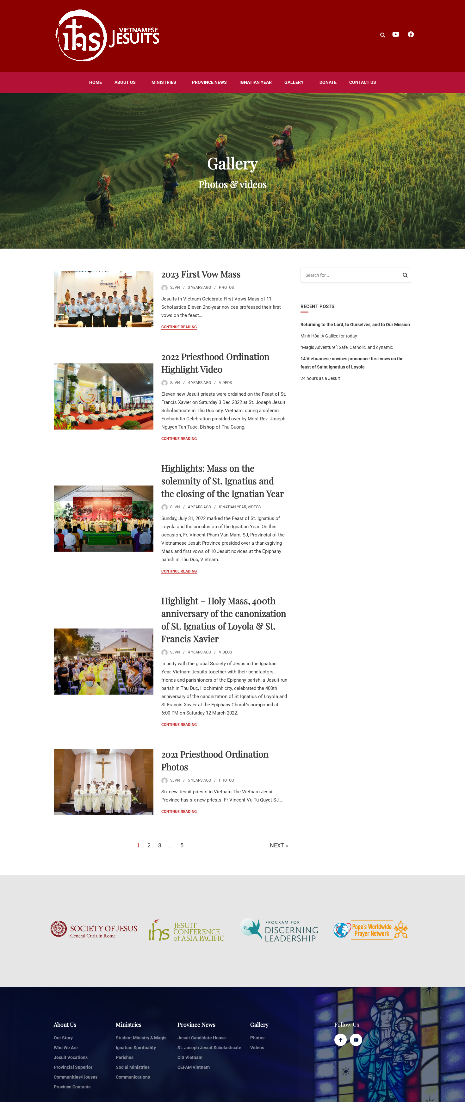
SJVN (175, 383)
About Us (125, 82)
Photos (226, 287)
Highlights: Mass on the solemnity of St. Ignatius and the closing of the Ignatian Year (222, 480)
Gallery (294, 82)
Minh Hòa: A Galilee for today (329, 335)
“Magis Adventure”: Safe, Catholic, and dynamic (347, 347)
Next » (279, 845)
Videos (225, 383)
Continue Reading (179, 327)
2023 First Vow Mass (201, 274)
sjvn (175, 287)
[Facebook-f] (340, 1040)
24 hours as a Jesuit (320, 378)
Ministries (164, 82)
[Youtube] (356, 1040)
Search (405, 276)
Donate (328, 82)
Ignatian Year (255, 82)
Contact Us (362, 82)
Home (95, 82)
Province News (209, 82)
